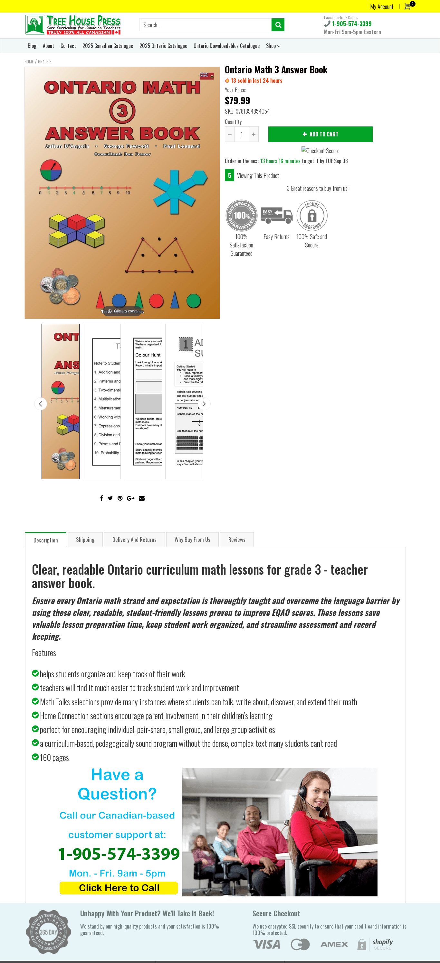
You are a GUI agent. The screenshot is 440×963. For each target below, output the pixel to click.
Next (204, 403)
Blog (32, 46)
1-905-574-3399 (351, 23)
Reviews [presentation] (236, 539)
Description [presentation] (45, 540)
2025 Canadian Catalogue (107, 46)
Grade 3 (45, 61)
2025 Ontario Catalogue (163, 46)
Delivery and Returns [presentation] (134, 539)
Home (28, 61)
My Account (381, 6)
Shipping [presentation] (85, 539)
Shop (271, 46)
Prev (40, 403)
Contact (68, 46)
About (48, 46)
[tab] (45, 539)
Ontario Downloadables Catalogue (227, 46)
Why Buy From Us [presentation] (192, 539)
